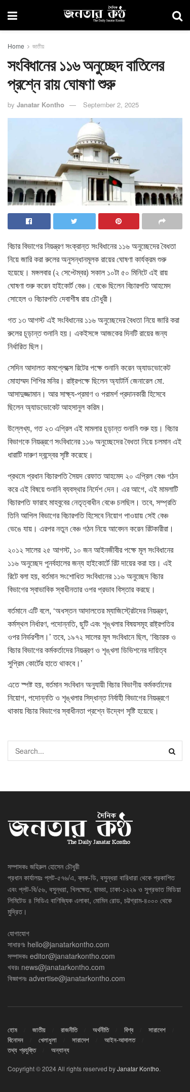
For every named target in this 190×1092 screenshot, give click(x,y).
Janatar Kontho (40, 104)
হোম (12, 1029)
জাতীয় (38, 46)
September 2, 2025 (111, 104)
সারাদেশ (157, 1029)
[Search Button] (172, 751)
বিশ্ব (128, 1029)
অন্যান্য (60, 1050)
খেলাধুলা (48, 1039)
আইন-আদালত (119, 1039)
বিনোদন (15, 1039)
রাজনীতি (69, 1029)
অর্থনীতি (101, 1029)
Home (16, 46)
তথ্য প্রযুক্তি (22, 1050)
